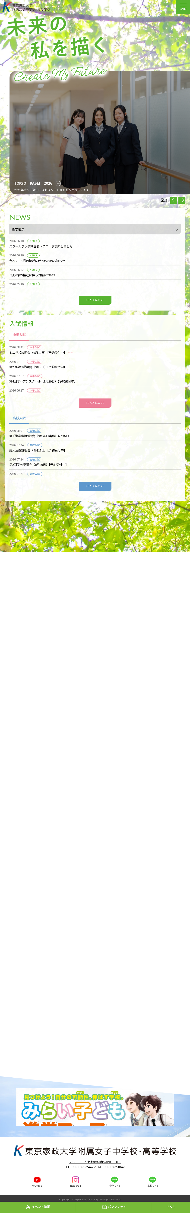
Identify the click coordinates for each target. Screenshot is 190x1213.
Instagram (76, 1185)
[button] (181, 200)
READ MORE (95, 300)
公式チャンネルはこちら (107, 850)
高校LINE (152, 1185)
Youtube (37, 1185)
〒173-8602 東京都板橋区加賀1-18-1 (41, 1018)
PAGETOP (185, 1197)
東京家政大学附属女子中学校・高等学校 (31, 7)
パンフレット (117, 1206)
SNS (171, 1207)
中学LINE (114, 1185)
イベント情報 (41, 1206)
